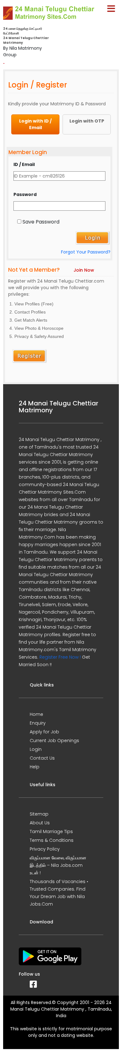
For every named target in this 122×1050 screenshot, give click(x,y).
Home (36, 714)
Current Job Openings (54, 740)
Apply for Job (44, 732)
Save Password (41, 221)
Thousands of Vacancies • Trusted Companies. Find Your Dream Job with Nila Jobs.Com (59, 892)
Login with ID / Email (35, 124)
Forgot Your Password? (85, 252)
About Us (40, 823)
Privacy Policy (45, 849)
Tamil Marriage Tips (51, 831)
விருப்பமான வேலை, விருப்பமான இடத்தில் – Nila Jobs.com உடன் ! (58, 865)
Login (36, 749)
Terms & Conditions (52, 840)
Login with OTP (86, 121)
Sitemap (39, 814)
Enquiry (38, 723)
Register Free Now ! (60, 657)
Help (34, 767)
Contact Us (42, 758)
